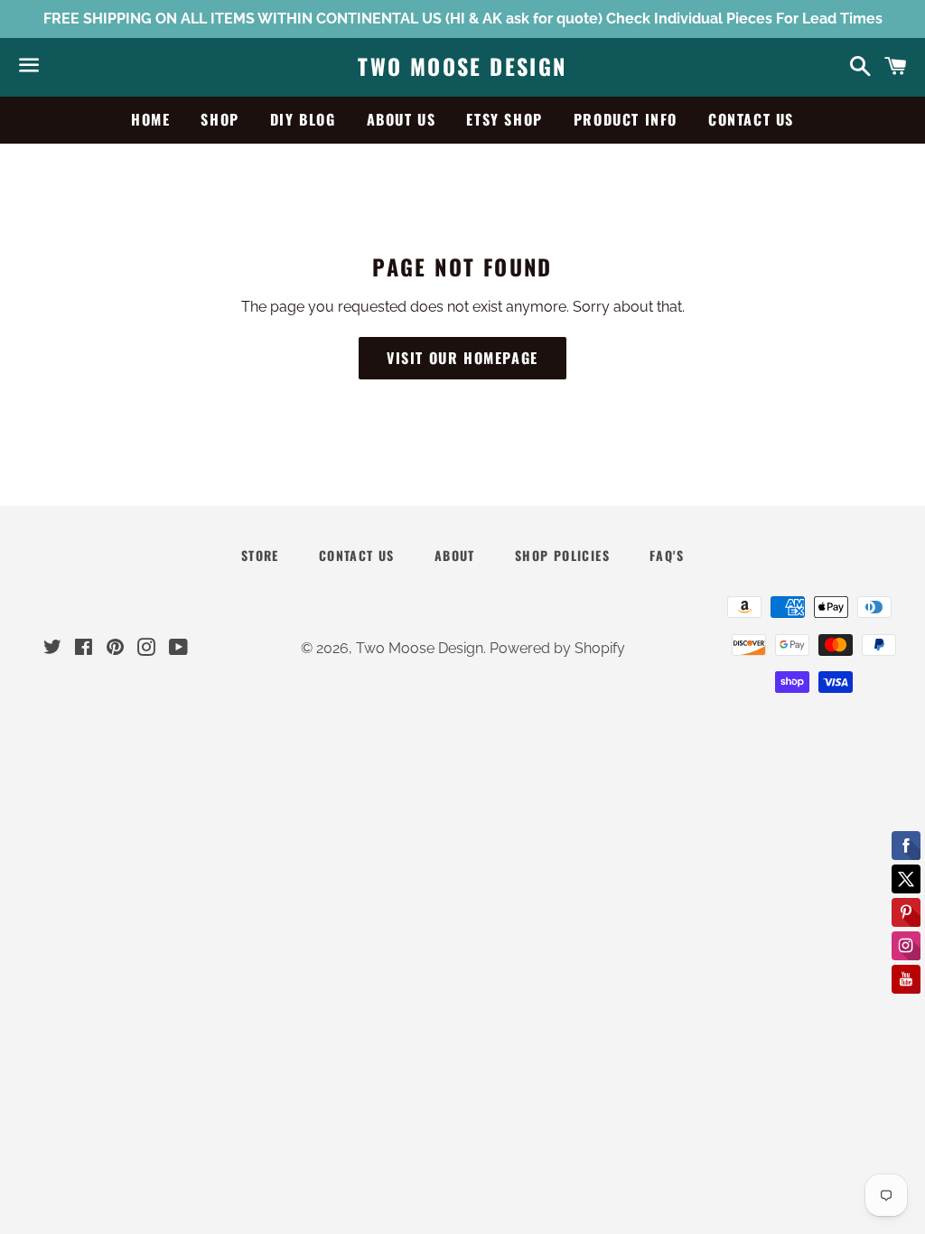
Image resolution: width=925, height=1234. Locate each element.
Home (150, 119)
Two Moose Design (462, 66)
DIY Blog (303, 119)
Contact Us (751, 119)
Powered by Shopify (557, 648)
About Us (401, 119)
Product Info (625, 119)
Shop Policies (562, 555)
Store (260, 555)
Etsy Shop (504, 119)
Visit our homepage (462, 358)
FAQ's (666, 555)
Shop (219, 119)
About (454, 555)
